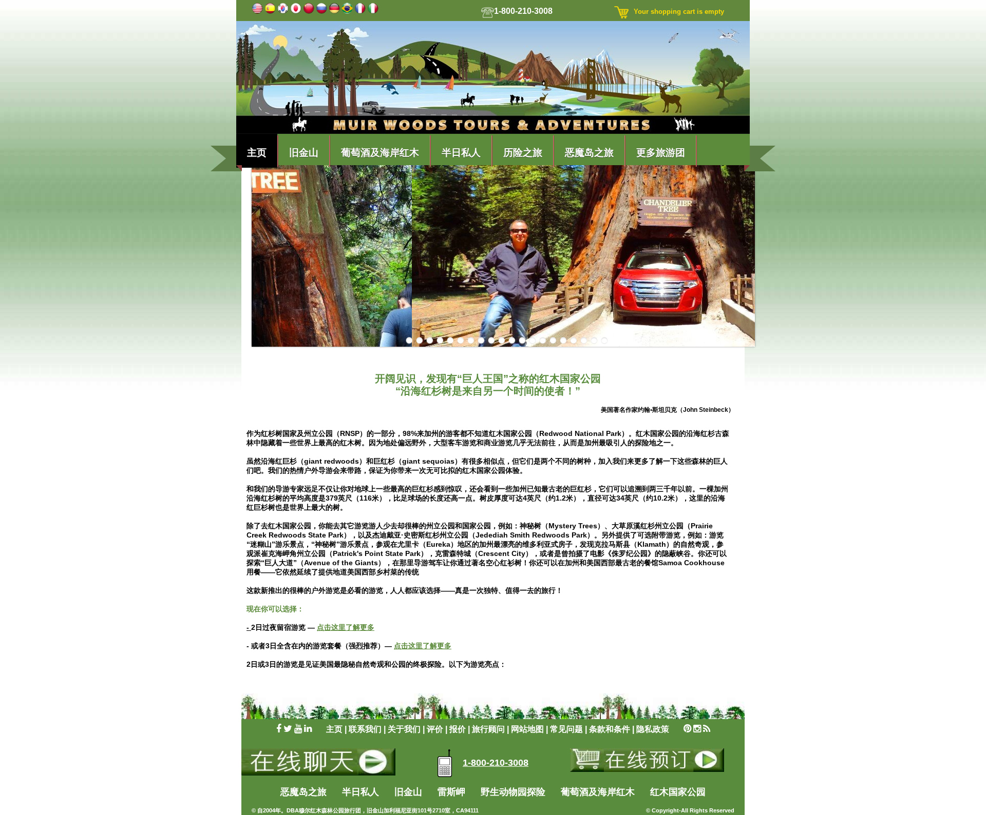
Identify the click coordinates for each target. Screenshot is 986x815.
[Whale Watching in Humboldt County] (594, 341)
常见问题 (566, 729)
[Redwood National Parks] (501, 341)
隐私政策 (652, 729)
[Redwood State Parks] (471, 341)
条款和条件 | (612, 729)
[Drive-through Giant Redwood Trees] (429, 341)
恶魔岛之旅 (589, 151)
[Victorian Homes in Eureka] (583, 341)
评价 (436, 729)
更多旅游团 (660, 151)
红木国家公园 (678, 792)
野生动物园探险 (513, 792)
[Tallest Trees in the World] (563, 341)
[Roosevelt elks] (542, 341)
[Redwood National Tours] (512, 341)
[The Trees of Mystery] (573, 341)
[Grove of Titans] (460, 341)
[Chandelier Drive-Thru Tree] (419, 341)
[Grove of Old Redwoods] (450, 341)
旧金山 (303, 151)
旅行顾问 (489, 729)
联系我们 (366, 729)
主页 (257, 151)
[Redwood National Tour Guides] (481, 341)
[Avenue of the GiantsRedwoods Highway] (409, 341)
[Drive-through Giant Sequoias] (440, 341)
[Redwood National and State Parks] (491, 341)
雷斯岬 (453, 792)
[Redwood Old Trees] (522, 341)
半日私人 (461, 151)
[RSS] (706, 729)
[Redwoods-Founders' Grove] (532, 341)
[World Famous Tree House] (604, 341)
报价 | (460, 729)
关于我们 (404, 729)
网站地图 (527, 729)
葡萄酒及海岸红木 (380, 151)
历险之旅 (522, 151)
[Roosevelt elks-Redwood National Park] (553, 341)
